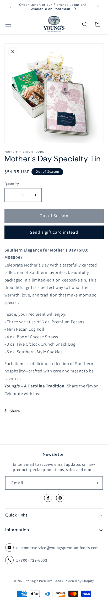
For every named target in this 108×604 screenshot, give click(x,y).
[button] (8, 24)
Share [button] (15, 410)
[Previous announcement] (10, 7)
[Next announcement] (98, 7)
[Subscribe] (96, 483)
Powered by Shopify (79, 581)
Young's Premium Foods (44, 581)
